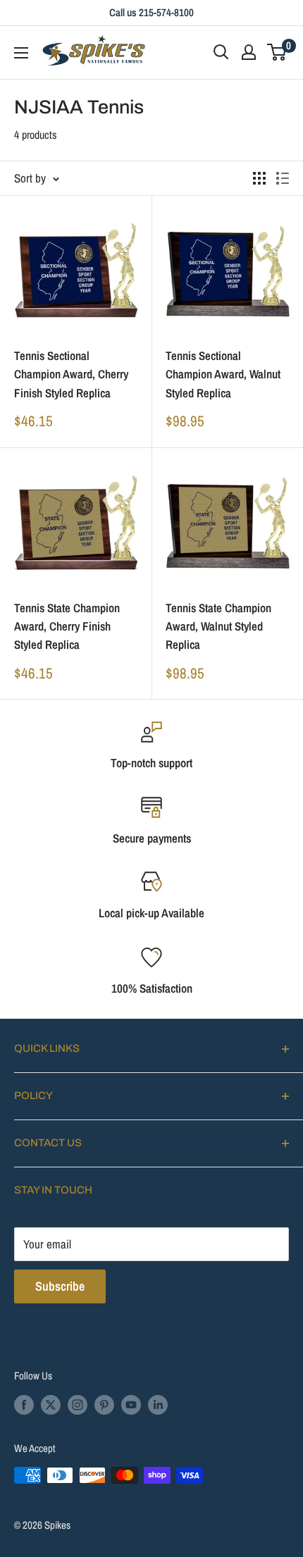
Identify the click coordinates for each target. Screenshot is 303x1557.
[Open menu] (21, 52)
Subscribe (60, 1286)
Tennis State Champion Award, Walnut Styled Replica (218, 626)
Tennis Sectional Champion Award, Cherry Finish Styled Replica (71, 374)
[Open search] (221, 52)
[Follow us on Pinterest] (104, 1404)
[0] (277, 52)
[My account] (249, 52)
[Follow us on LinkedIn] (158, 1404)
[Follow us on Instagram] (77, 1404)
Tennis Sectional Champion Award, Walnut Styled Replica (223, 374)
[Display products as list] (282, 178)
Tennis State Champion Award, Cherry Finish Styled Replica (67, 626)
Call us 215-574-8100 (151, 12)
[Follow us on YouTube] (131, 1404)
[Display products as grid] (259, 178)
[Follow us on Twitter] (51, 1404)
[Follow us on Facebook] (24, 1404)
